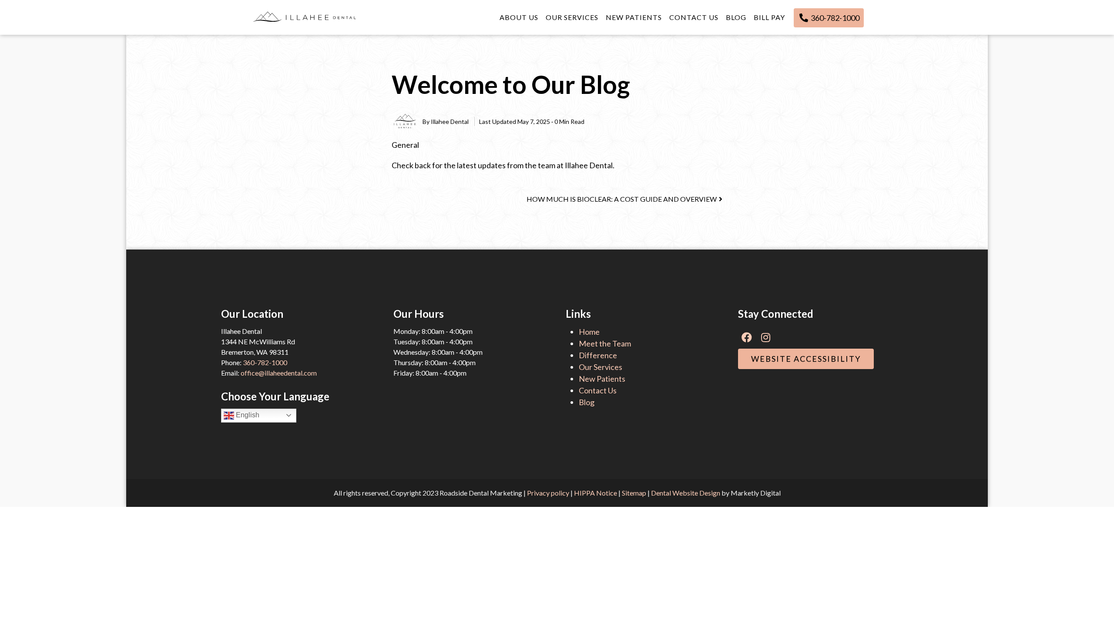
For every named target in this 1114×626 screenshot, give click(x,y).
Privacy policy (548, 493)
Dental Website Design (685, 493)
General (405, 145)
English (246, 415)
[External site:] (304, 17)
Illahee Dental (450, 121)
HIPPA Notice (595, 493)
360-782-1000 (834, 18)
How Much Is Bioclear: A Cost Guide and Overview (622, 199)
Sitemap (634, 493)
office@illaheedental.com (279, 373)
